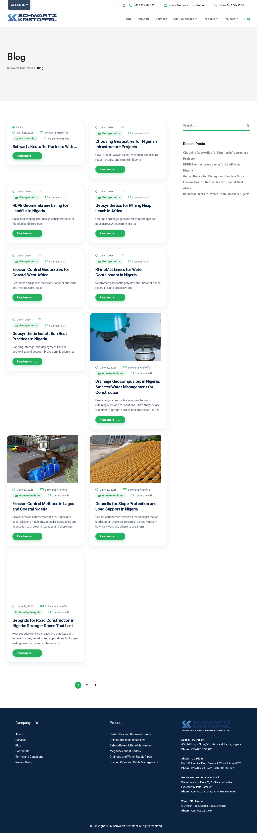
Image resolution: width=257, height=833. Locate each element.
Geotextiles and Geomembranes (130, 734)
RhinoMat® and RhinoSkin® (128, 739)
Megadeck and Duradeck (125, 751)
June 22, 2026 (108, 367)
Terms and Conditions (29, 756)
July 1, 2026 (106, 127)
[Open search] (124, 6)
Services (161, 18)
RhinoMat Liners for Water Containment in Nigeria (216, 194)
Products (209, 18)
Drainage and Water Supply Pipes (131, 756)
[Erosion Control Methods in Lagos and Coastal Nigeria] (45, 459)
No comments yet (58, 138)
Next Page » (95, 685)
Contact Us (22, 751)
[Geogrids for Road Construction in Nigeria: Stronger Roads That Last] (45, 576)
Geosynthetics (111, 133)
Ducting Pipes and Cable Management (134, 762)
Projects (229, 18)
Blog (247, 18)
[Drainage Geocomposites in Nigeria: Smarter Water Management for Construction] (128, 337)
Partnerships (27, 138)
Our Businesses (183, 18)
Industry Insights (112, 373)
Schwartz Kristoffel (56, 132)
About (19, 734)
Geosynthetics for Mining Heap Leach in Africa (214, 176)
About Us (144, 18)
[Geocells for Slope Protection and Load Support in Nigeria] (128, 459)
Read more (24, 155)
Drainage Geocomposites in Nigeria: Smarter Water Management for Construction (127, 387)
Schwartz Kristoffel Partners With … (44, 146)
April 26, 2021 (25, 132)
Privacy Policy (24, 762)
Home (127, 18)
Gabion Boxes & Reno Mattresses (131, 745)
